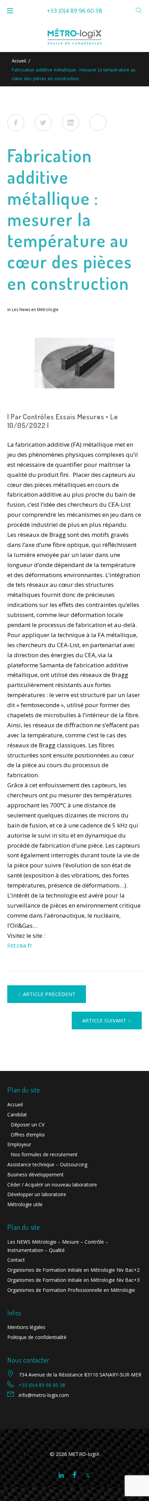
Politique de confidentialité (37, 1337)
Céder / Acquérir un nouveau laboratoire (52, 1184)
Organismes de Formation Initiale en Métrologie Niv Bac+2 (73, 1270)
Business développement (35, 1174)
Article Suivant (104, 1020)
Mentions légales (26, 1327)
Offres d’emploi (28, 1134)
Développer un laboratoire (36, 1194)
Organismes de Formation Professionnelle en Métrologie (71, 1290)
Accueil (19, 61)
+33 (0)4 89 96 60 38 (74, 11)
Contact (16, 1259)
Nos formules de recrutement (44, 1154)
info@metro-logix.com (44, 1395)
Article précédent (49, 993)
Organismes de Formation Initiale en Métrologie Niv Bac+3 (73, 1280)
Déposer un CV (27, 1124)
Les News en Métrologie (35, 309)
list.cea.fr (19, 945)
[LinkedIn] (61, 1475)
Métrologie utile (25, 1204)
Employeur (19, 1144)
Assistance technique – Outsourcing (47, 1164)
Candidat (17, 1114)
